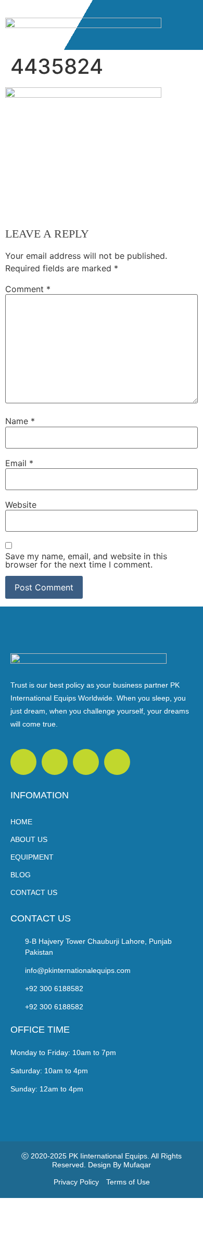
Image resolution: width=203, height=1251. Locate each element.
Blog (20, 875)
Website (20, 505)
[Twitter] (23, 762)
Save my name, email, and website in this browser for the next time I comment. (86, 560)
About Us (28, 839)
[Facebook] (55, 762)
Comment (27, 289)
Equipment (32, 857)
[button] (190, 25)
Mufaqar (137, 1165)
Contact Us (33, 892)
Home (21, 822)
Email (19, 463)
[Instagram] (117, 762)
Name (20, 421)
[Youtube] (86, 762)
